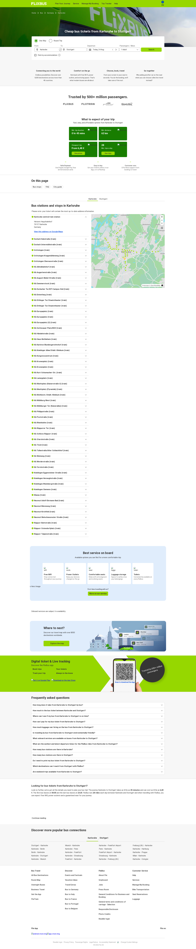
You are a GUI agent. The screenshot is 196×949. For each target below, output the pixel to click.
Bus (41, 13)
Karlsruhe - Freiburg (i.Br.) (109, 859)
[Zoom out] (162, 220)
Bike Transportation (140, 889)
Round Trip (58, 41)
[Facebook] (160, 934)
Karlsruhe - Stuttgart (39, 856)
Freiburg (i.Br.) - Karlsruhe (142, 845)
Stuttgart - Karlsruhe (39, 845)
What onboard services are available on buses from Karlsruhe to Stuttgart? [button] (65, 738)
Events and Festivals (73, 875)
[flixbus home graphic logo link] (39, 4)
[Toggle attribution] (162, 285)
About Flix (103, 875)
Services (135, 880)
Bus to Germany (71, 889)
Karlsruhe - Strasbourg (74, 856)
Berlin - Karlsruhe (38, 852)
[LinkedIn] (162, 934)
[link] (98, 636)
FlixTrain (34, 899)
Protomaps (145, 285)
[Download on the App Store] (53, 934)
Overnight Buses (38, 885)
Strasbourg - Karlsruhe (108, 856)
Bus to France (71, 899)
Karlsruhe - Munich (38, 859)
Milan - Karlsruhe (139, 856)
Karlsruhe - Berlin (38, 849)
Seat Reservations (140, 894)
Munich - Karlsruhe (72, 845)
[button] (60, 217)
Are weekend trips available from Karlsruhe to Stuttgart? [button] (57, 772)
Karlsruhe (61, 13)
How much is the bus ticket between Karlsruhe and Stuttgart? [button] (59, 710)
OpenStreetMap (155, 285)
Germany (50, 13)
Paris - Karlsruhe (105, 849)
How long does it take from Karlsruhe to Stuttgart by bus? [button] (58, 705)
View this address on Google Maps (48, 232)
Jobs (101, 885)
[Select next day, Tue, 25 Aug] (116, 49)
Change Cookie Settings (129, 942)
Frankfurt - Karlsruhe (73, 859)
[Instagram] (161, 934)
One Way (42, 41)
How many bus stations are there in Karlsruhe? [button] (53, 749)
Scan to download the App (125, 682)
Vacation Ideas (71, 880)
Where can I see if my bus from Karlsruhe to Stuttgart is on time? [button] (61, 716)
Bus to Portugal (71, 904)
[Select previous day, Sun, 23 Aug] (112, 49)
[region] (128, 251)
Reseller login (104, 919)
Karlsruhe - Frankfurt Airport (110, 845)
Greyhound (103, 880)
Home (34, 13)
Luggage (136, 899)
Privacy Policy (69, 942)
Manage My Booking (140, 885)
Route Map (35, 880)
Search (151, 49)
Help (134, 875)
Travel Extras (70, 885)
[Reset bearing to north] (162, 223)
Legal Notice (93, 942)
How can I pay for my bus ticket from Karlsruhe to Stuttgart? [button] (59, 722)
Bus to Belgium (71, 909)
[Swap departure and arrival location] (60, 49)
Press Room (104, 889)
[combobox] (49, 49)
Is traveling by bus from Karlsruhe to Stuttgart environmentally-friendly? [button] (64, 733)
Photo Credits (104, 914)
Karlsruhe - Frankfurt (73, 852)
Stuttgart (103, 199)
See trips (108, 153)
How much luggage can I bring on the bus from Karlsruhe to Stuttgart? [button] (63, 727)
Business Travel (37, 889)
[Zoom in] (162, 217)
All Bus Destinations (39, 875)
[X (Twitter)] (163, 934)
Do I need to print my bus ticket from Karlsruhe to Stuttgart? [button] (59, 761)
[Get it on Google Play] (39, 934)
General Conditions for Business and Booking (114, 895)
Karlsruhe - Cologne (140, 859)
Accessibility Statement (107, 942)
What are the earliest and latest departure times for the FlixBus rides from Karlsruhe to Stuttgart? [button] (75, 744)
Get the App (36, 894)
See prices (78, 153)
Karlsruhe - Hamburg (141, 849)
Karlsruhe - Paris (71, 849)
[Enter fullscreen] (162, 228)
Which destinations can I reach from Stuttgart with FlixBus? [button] (58, 766)
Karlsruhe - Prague (140, 852)
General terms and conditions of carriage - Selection (112, 903)
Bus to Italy (70, 894)
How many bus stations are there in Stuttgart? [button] (53, 755)
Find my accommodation (47, 55)
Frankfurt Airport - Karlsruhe (110, 852)
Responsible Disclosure (108, 909)
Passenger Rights (81, 942)
